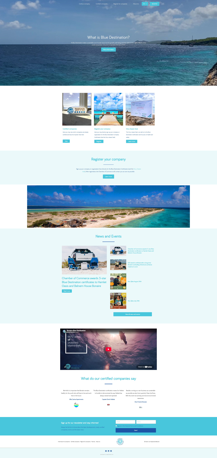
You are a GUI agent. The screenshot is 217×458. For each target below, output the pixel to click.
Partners (93, 441)
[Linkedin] (108, 451)
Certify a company (84, 3)
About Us (136, 3)
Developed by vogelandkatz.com (106, 454)
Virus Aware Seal (132, 129)
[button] (146, 3)
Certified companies (102, 3)
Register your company (102, 129)
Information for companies (64, 441)
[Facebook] (111, 451)
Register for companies (120, 3)
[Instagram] (106, 451)
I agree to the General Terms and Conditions (130, 426)
